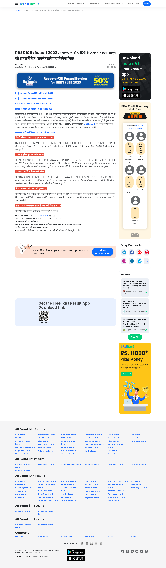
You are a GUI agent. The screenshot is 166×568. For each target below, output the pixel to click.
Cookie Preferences (40, 556)
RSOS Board (20, 438)
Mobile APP (90, 123)
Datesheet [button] (92, 3)
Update (129, 3)
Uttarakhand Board (46, 434)
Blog (138, 3)
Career (111, 536)
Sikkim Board (113, 438)
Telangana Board (45, 451)
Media (133, 536)
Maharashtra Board (23, 454)
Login (146, 3)
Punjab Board (113, 454)
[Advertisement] (83, 30)
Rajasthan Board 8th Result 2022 (33, 103)
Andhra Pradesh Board (94, 444)
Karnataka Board (68, 450)
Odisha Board (90, 451)
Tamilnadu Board (138, 441)
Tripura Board (114, 441)
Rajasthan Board (68, 434)
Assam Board (136, 438)
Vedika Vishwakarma (129, 159)
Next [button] (137, 235)
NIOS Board (20, 434)
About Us (19, 536)
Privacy (19, 556)
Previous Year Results (113, 3)
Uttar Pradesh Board (93, 438)
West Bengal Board (92, 441)
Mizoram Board (67, 447)
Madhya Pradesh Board (25, 447)
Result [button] (80, 3)
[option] (135, 176)
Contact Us (43, 536)
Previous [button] (133, 235)
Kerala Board (113, 434)
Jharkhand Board (45, 438)
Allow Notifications (102, 252)
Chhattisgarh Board (93, 434)
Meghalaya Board (46, 444)
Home (71, 3)
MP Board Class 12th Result (135, 127)
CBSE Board (112, 450)
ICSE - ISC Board (68, 438)
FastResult (21, 64)
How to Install (90, 536)
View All (135, 337)
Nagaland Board (22, 450)
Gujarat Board (67, 454)
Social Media (66, 536)
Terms (27, 556)
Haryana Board (91, 448)
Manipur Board (44, 448)
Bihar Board (43, 441)
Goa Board (135, 434)
